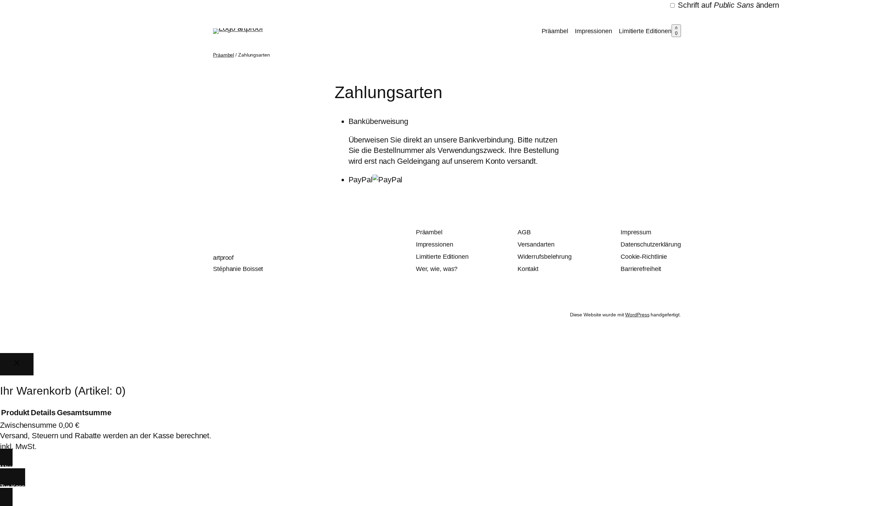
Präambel (555, 31)
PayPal (361, 179)
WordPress (637, 314)
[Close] (17, 364)
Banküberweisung (379, 121)
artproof (223, 257)
